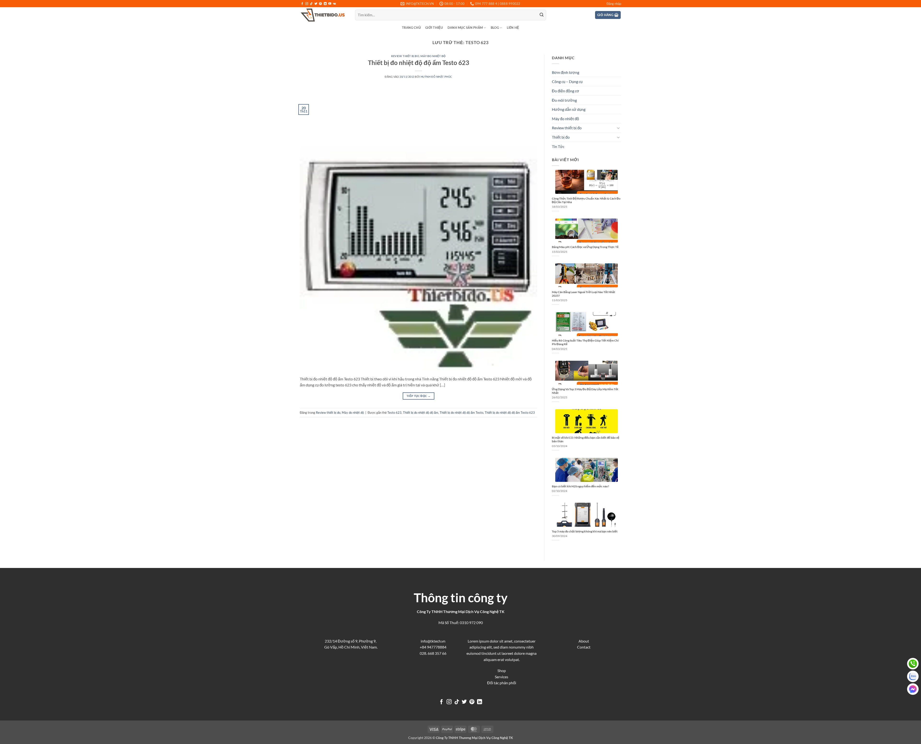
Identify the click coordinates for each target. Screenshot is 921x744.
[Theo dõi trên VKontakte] (334, 4)
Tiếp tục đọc (419, 396)
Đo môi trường (564, 100)
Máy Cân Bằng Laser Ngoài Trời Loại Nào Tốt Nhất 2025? (583, 293)
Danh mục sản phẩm (465, 28)
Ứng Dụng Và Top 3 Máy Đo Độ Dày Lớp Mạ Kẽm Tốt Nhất (585, 391)
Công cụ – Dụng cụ (567, 81)
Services (501, 676)
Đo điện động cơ (565, 91)
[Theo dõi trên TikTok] (311, 4)
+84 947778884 (433, 647)
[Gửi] (541, 15)
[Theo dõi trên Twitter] (315, 4)
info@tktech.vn (433, 641)
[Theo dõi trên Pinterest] (320, 4)
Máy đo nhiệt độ (433, 56)
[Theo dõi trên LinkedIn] (325, 4)
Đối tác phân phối (501, 682)
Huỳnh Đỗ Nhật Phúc (436, 76)
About (584, 641)
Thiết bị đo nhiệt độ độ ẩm (420, 412)
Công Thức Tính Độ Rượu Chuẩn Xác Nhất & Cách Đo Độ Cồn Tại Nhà (586, 200)
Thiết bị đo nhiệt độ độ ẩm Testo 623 (418, 62)
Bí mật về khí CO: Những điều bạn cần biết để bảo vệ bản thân (585, 439)
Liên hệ (513, 28)
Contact (583, 647)
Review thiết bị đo (405, 56)
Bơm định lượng (565, 72)
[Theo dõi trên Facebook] (302, 4)
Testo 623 (394, 412)
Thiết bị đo (561, 137)
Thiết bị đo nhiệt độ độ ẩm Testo (461, 412)
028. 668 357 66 (433, 653)
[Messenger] (913, 689)
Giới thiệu (434, 28)
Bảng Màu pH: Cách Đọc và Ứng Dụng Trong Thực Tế (585, 246)
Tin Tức (558, 146)
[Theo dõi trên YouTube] (329, 4)
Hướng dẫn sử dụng (568, 109)
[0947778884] (913, 663)
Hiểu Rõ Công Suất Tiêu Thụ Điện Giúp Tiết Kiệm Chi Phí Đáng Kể (585, 342)
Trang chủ (411, 28)
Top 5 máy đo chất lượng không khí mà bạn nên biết (585, 531)
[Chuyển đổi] (618, 128)
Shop (501, 670)
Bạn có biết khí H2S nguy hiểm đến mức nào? (580, 486)
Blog (495, 28)
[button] (614, 3)
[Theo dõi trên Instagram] (306, 4)
